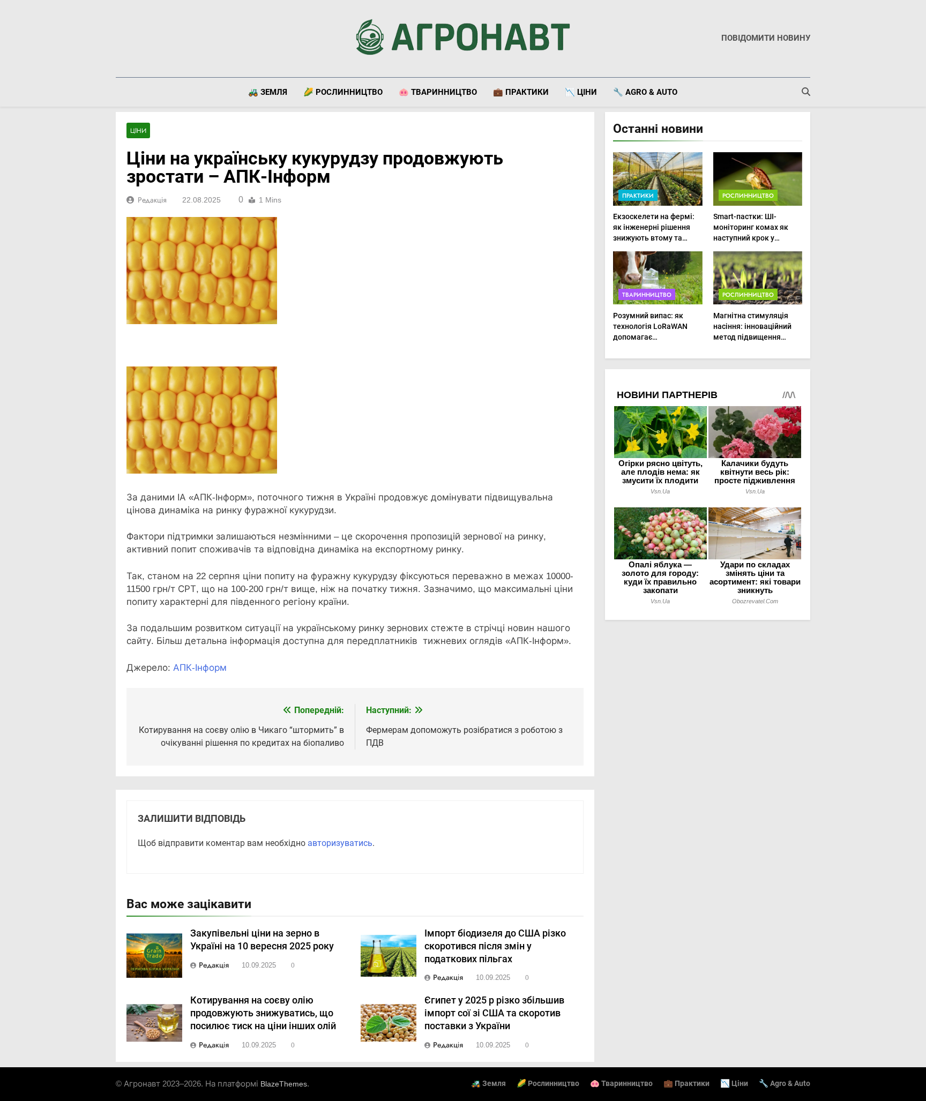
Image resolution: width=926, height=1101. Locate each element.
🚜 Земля (267, 92)
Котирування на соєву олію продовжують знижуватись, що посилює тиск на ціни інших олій (263, 1013)
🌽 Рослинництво (343, 92)
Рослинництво (748, 195)
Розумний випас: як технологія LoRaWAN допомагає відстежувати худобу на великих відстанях (656, 337)
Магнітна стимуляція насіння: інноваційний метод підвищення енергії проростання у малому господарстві (752, 337)
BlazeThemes (283, 1084)
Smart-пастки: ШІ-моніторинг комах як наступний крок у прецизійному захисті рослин (751, 238)
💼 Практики (521, 92)
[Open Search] (806, 91)
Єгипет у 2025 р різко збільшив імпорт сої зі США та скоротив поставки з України (494, 1013)
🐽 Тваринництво (438, 92)
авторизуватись (340, 843)
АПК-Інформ (200, 668)
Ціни (138, 130)
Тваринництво (646, 294)
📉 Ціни (581, 92)
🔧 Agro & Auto (645, 92)
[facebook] (122, 38)
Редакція (152, 200)
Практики (638, 195)
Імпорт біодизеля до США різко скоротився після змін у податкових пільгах (495, 946)
